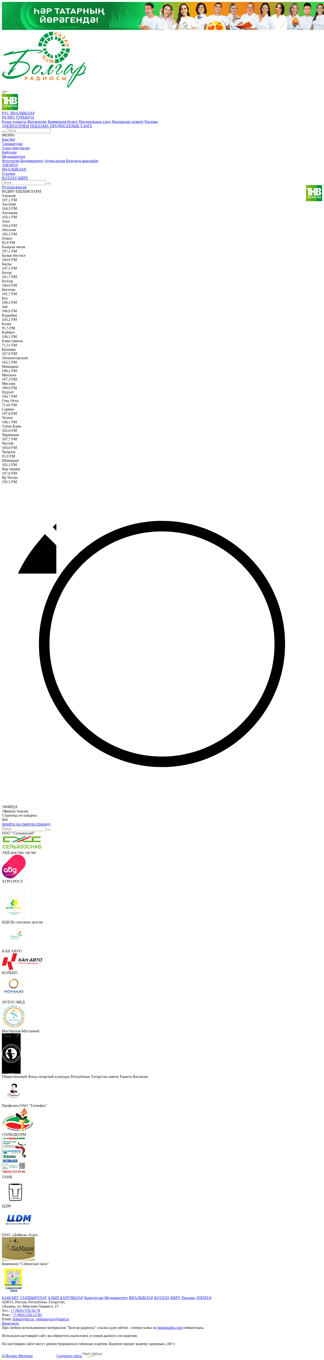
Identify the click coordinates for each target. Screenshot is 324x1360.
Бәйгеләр (9, 152)
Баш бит (8, 139)
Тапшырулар (12, 144)
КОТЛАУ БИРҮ (15, 178)
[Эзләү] (4, 131)
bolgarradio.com (169, 1328)
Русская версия (14, 187)
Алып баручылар (16, 148)
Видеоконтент (31, 161)
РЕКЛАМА (39, 126)
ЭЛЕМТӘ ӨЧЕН (15, 126)
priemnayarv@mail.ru (52, 1319)
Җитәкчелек (37, 122)
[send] (49, 829)
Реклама (151, 122)
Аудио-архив (54, 161)
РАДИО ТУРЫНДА (18, 117)
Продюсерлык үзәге (95, 122)
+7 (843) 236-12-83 (27, 1315)
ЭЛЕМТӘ (10, 165)
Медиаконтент (13, 156)
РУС (5, 113)
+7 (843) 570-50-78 (25, 1311)
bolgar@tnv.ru (23, 1319)
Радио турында (14, 122)
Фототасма (10, 161)
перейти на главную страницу (26, 824)
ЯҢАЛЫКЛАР (22, 113)
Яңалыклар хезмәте (127, 122)
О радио (8, 174)
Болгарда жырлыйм (82, 161)
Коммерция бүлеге (63, 122)
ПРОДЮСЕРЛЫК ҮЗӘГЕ (71, 126)
